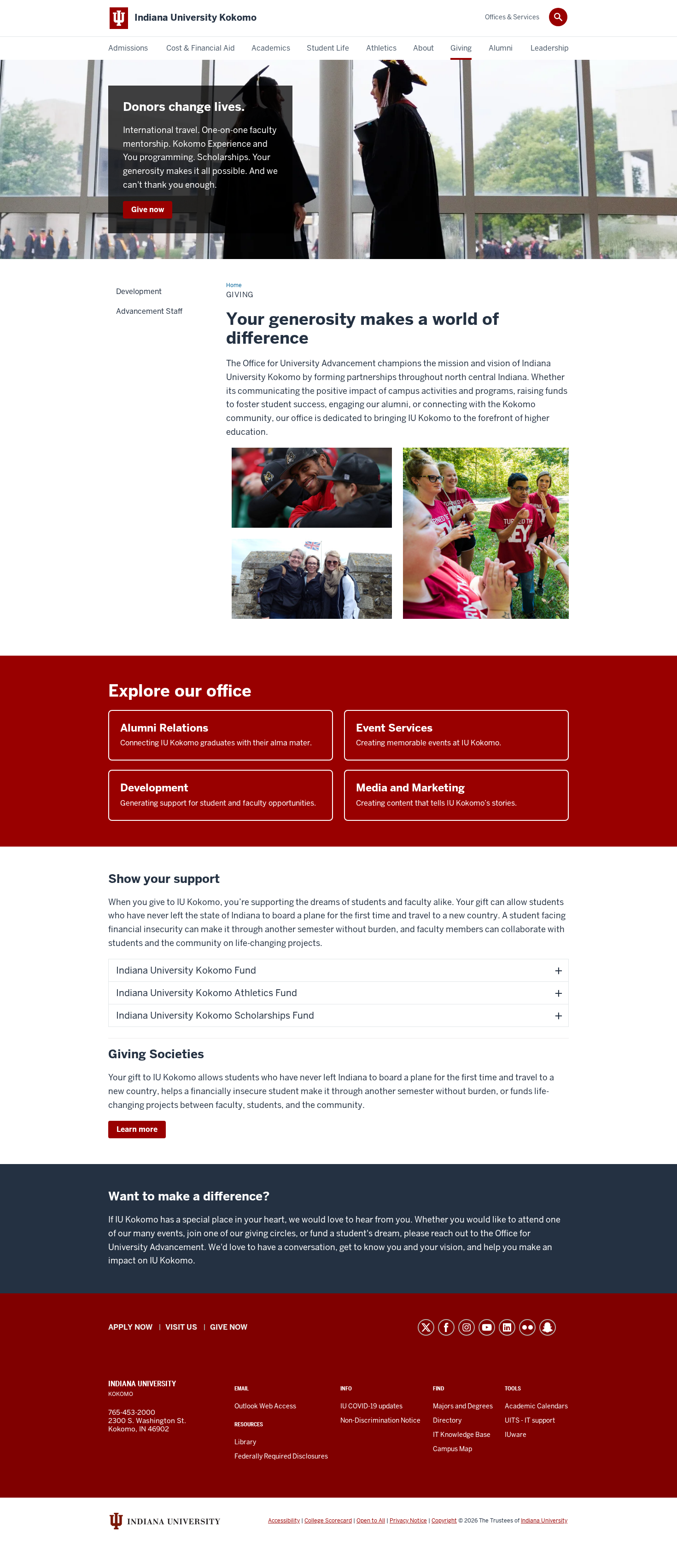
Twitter (426, 1327)
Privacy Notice (408, 1520)
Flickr (527, 1327)
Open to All (370, 1520)
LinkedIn (507, 1327)
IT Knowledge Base (461, 1434)
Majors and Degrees (463, 1406)
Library (245, 1442)
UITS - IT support (530, 1420)
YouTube (487, 1327)
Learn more (137, 1129)
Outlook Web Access (265, 1406)
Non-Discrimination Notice (380, 1420)
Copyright (444, 1520)
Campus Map (452, 1449)
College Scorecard (328, 1520)
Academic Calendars (536, 1406)
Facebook (446, 1327)
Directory (447, 1420)
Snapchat (547, 1327)
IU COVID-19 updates (371, 1406)
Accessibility (284, 1520)
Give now (147, 209)
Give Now (228, 1327)
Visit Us (181, 1327)
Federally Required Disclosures (281, 1456)
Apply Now (130, 1327)
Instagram (466, 1327)
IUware (515, 1434)
